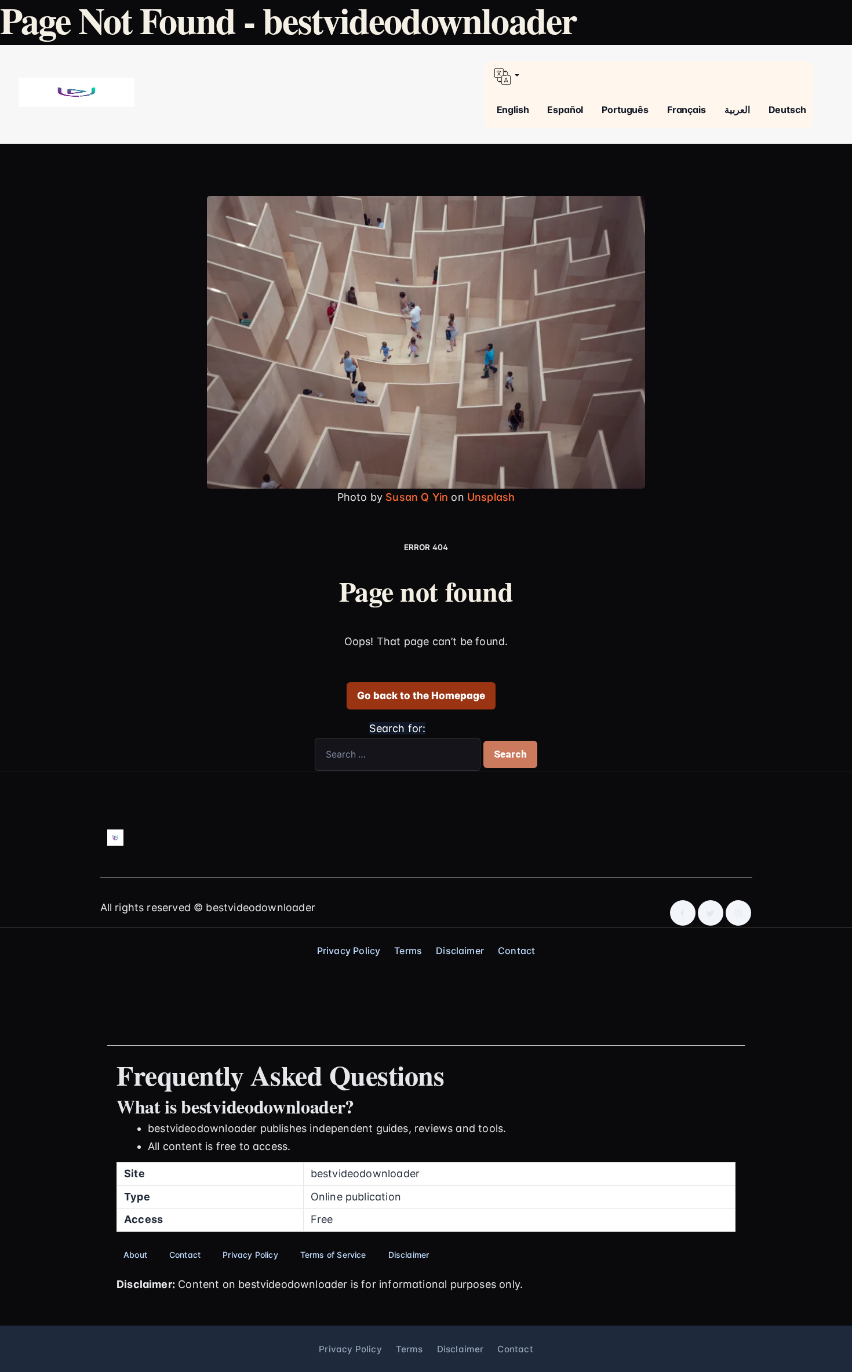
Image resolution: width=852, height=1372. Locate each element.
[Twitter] (710, 913)
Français (686, 109)
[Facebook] (683, 913)
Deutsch (787, 109)
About (135, 1255)
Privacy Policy (349, 950)
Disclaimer (460, 950)
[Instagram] (738, 913)
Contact (516, 950)
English (513, 109)
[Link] (76, 92)
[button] (648, 76)
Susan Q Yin (416, 497)
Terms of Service (333, 1255)
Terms (408, 950)
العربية (737, 109)
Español (565, 109)
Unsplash (491, 497)
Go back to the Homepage (421, 695)
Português (625, 109)
